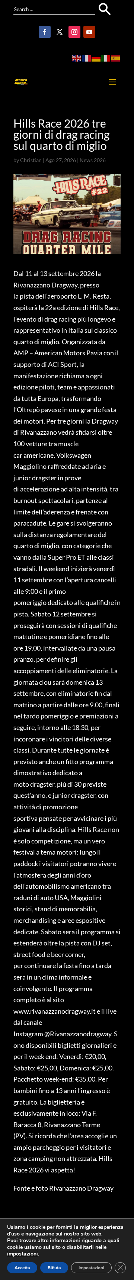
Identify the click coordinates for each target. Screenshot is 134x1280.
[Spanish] (116, 57)
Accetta (22, 1268)
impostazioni (22, 1254)
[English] (77, 57)
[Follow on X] (60, 32)
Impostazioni (91, 1268)
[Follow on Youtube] (89, 32)
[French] (87, 57)
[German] (96, 57)
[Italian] (106, 57)
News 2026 (93, 160)
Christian (31, 160)
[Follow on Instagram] (74, 32)
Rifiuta (54, 1268)
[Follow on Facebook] (45, 32)
